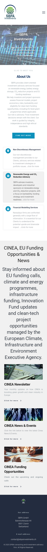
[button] (43, 12)
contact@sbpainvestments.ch (23, 539)
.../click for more (26, 227)
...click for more (32, 166)
